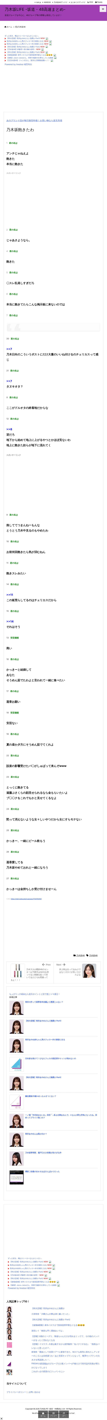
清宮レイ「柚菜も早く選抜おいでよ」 (48, 1330)
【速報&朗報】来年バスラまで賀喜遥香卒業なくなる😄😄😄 (30, 55)
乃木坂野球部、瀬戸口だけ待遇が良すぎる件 (43, 1152)
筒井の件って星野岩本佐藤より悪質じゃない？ (44, 1002)
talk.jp (38, 2)
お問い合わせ (34, 1392)
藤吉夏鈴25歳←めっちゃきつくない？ (40, 1096)
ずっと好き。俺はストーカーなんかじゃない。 (22, 36)
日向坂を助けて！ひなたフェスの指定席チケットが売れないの (50, 1058)
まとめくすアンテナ (78, 2)
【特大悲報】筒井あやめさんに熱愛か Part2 (23, 47)
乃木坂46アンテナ (61, 2)
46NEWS (47, 2)
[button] (1, 1418)
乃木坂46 (21, 27)
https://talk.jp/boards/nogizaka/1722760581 (26, 899)
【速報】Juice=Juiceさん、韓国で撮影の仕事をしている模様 (30, 58)
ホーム (9, 27)
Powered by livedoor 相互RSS (18, 64)
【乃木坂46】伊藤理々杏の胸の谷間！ (21, 49)
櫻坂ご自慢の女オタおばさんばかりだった (42, 1171)
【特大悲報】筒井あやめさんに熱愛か (48, 1308)
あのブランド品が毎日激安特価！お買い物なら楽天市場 (34, 120)
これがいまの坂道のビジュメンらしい (48, 1371)
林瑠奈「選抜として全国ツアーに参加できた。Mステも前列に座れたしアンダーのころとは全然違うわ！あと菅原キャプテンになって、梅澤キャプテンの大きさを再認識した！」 (65, 1356)
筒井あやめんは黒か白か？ (36, 1134)
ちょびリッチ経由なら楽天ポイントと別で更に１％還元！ (34, 994)
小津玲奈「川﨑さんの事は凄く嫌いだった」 (50, 1314)
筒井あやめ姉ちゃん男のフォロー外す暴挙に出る (25, 41)
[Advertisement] (53, 89)
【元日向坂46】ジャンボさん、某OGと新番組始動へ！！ (28, 60)
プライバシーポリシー (16, 1392)
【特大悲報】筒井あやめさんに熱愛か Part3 (23, 38)
